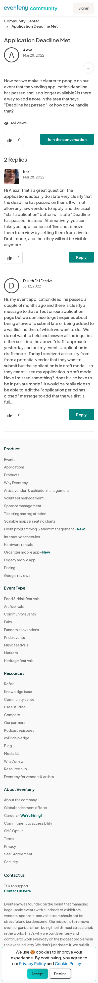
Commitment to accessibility (28, 823)
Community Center (21, 20)
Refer (9, 683)
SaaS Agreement (18, 854)
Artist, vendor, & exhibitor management (36, 490)
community (43, 8)
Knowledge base (18, 691)
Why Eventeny (16, 482)
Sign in (83, 8)
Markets (11, 652)
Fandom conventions (21, 629)
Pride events (14, 637)
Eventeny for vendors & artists (29, 776)
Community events (20, 614)
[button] (88, 68)
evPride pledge (16, 738)
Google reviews (17, 575)
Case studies (15, 707)
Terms (9, 838)
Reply (81, 257)
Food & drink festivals (21, 598)
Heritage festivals (18, 660)
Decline (60, 973)
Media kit (11, 753)
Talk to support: (17, 888)
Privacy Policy (32, 963)
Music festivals (16, 645)
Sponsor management (22, 505)
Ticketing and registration (25, 513)
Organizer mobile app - (27, 552)
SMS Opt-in (13, 830)
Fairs (8, 622)
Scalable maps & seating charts (30, 521)
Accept (37, 973)
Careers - (23, 815)
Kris (26, 171)
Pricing (9, 567)
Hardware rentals (18, 544)
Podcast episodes (19, 730)
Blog (8, 745)
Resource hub (15, 769)
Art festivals (14, 606)
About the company (20, 799)
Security (11, 861)
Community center (20, 699)
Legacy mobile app (19, 560)
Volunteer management (24, 498)
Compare (12, 714)
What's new (14, 761)
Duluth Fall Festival (38, 280)
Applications (14, 467)
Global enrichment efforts (25, 807)
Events (9, 459)
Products (11, 474)
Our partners (14, 722)
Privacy (10, 846)
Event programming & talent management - (44, 529)
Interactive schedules (22, 536)
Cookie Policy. (68, 963)
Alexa (27, 50)
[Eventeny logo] (16, 7)
